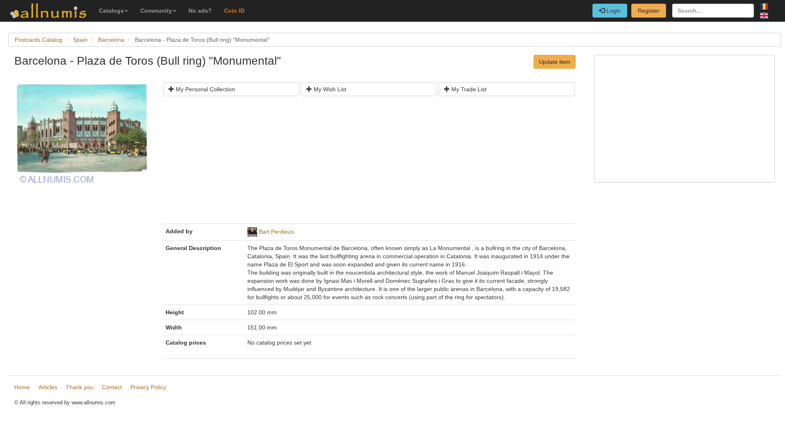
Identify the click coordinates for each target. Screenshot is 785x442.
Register (648, 10)
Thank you (79, 387)
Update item (554, 62)
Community (156, 10)
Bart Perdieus (276, 231)
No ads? (200, 10)
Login (613, 10)
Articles (47, 387)
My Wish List (329, 89)
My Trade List (468, 89)
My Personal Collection (204, 89)
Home (22, 387)
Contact (112, 387)
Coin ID (234, 10)
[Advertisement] (369, 163)
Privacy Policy (148, 387)
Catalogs (111, 10)
